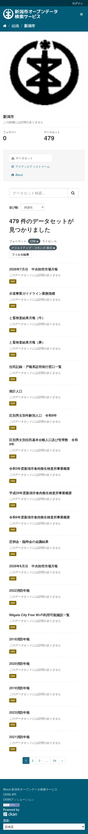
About (19, 175)
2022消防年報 (19, 590)
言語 (6, 820)
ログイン (77, 3)
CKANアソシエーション (18, 799)
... (46, 760)
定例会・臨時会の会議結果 (29, 541)
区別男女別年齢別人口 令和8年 (33, 415)
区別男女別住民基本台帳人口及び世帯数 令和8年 (43, 441)
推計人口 (15, 391)
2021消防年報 (19, 736)
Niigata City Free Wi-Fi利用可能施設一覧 (39, 614)
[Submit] (73, 193)
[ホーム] (5, 25)
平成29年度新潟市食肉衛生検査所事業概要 (40, 493)
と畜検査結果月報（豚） (27, 342)
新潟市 (29, 25)
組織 (15, 25)
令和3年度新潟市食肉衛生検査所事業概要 (39, 468)
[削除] (37, 241)
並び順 (13, 207)
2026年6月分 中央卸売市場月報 (33, 566)
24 (54, 760)
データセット (24, 158)
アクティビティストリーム (32, 166)
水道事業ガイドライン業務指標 (32, 293)
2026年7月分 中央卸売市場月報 (33, 269)
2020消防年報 (19, 663)
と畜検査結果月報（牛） (27, 317)
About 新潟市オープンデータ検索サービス (30, 789)
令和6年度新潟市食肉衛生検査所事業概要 (39, 517)
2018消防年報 (19, 639)
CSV (12, 281)
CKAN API (9, 794)
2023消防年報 (19, 712)
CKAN (10, 814)
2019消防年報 (19, 688)
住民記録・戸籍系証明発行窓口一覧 (35, 366)
